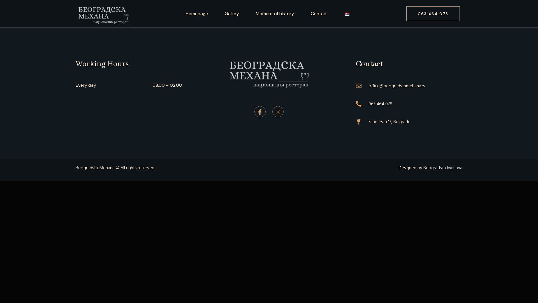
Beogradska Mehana (442, 167)
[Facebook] (260, 111)
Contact (319, 14)
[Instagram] (278, 111)
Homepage (197, 14)
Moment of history (275, 14)
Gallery (232, 14)
